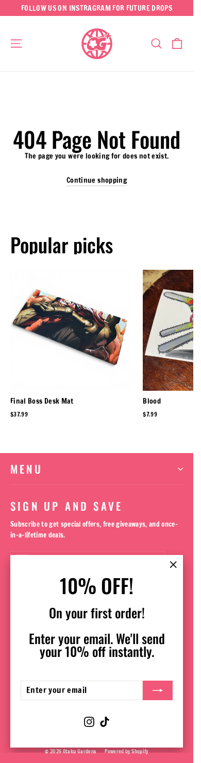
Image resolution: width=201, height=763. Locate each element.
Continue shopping (96, 180)
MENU (26, 469)
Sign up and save (66, 504)
